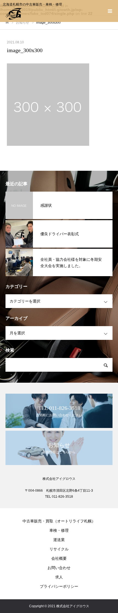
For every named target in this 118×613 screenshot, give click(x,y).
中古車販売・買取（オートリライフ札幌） (59, 521)
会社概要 (59, 558)
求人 (59, 577)
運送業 (59, 540)
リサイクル (59, 549)
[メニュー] (110, 11)
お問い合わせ (59, 568)
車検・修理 (59, 530)
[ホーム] (7, 22)
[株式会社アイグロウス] (53, 13)
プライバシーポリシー (59, 586)
